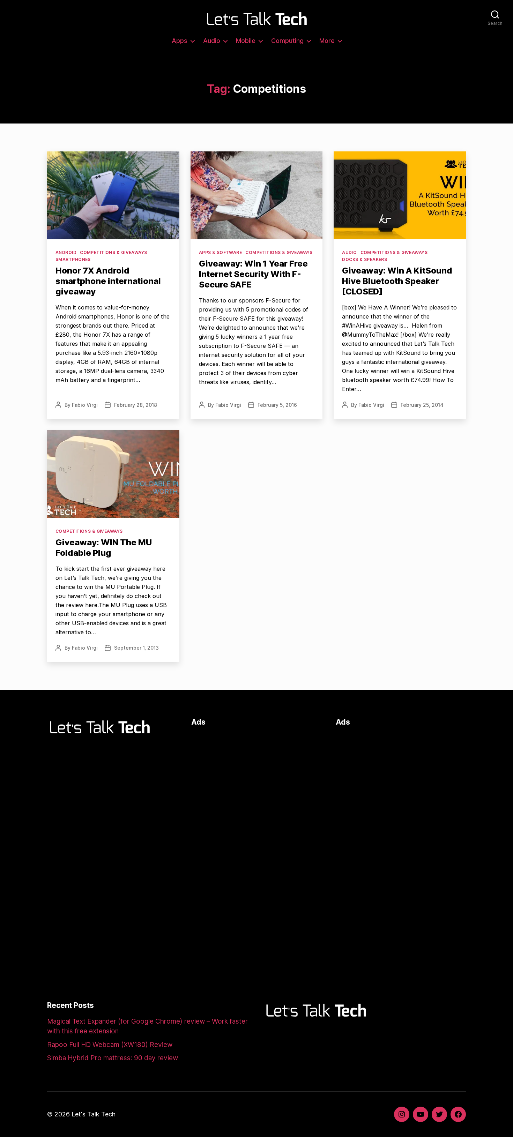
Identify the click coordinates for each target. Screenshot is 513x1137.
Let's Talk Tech (94, 1114)
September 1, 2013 (136, 648)
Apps (179, 40)
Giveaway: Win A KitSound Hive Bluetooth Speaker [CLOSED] (397, 281)
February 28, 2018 (135, 405)
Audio (211, 40)
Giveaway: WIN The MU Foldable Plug (103, 547)
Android (65, 252)
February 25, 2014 (422, 405)
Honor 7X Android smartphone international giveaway (108, 281)
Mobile (245, 40)
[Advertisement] (256, 782)
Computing (287, 40)
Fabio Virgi (85, 405)
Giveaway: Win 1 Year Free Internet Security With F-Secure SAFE (253, 274)
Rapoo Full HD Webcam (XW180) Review (109, 1045)
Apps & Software (220, 252)
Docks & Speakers (364, 259)
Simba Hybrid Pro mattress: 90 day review (112, 1058)
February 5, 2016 (277, 405)
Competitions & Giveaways (113, 252)
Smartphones (73, 259)
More (327, 40)
